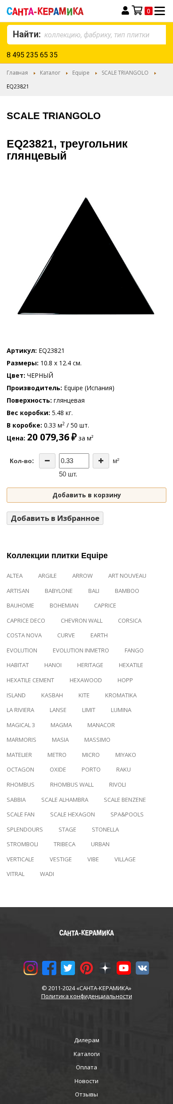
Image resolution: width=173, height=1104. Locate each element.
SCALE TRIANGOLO (125, 72)
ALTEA (15, 576)
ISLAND (16, 695)
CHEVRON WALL (81, 620)
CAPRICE (105, 605)
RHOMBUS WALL (72, 784)
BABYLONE (59, 591)
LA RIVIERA (20, 710)
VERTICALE (20, 859)
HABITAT (18, 665)
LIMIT (88, 710)
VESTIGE (61, 859)
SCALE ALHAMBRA (64, 800)
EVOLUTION (22, 650)
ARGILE (47, 576)
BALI (93, 591)
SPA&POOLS (127, 814)
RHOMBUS (21, 784)
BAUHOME (20, 605)
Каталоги (87, 1054)
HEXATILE (131, 665)
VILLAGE (125, 859)
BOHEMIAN (64, 605)
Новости (86, 1081)
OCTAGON (20, 769)
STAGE (67, 829)
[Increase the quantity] (101, 460)
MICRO (91, 755)
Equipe (81, 72)
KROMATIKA (121, 695)
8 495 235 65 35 (32, 55)
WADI (47, 874)
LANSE (58, 710)
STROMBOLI (22, 844)
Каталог (50, 72)
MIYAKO (125, 755)
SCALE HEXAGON (72, 814)
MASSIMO (97, 740)
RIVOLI (117, 784)
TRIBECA (64, 844)
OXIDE (58, 769)
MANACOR (101, 725)
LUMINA (121, 710)
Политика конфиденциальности (86, 996)
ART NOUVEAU (127, 576)
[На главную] (56, 11)
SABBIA (16, 800)
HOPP (125, 680)
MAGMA (61, 725)
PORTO (91, 769)
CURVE (66, 635)
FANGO (134, 650)
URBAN (100, 844)
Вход (125, 10)
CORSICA (130, 620)
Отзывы (86, 1094)
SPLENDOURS (25, 829)
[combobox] (86, 34)
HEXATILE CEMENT (30, 680)
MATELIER (19, 755)
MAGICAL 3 (21, 725)
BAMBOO (127, 591)
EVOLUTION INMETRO (81, 650)
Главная (17, 72)
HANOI (53, 665)
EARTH (99, 635)
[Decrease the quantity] (47, 460)
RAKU (123, 769)
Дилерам (86, 1040)
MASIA (60, 740)
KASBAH (52, 695)
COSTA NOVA (24, 635)
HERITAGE (90, 665)
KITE (84, 695)
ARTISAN (18, 591)
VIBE (93, 859)
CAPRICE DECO (26, 620)
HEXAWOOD (86, 680)
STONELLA (105, 829)
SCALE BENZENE (125, 800)
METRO (57, 755)
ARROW (82, 576)
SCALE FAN (21, 814)
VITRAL (15, 874)
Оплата (86, 1067)
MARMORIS (21, 740)
